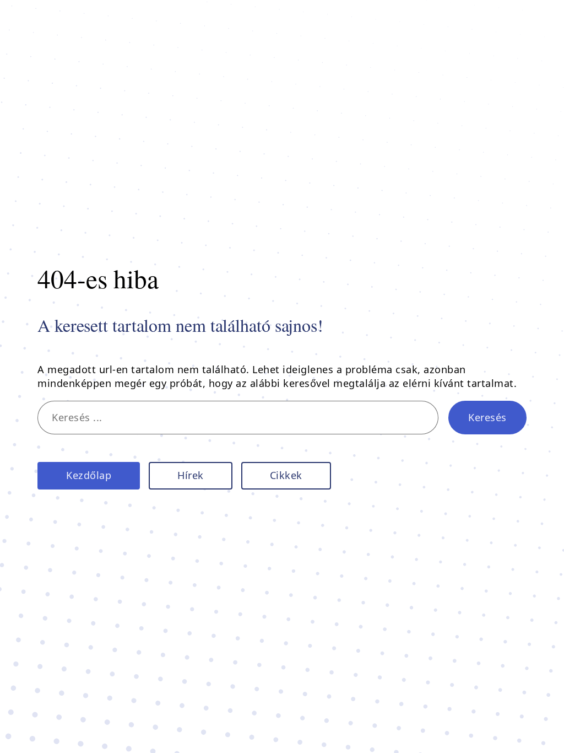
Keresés (487, 417)
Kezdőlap (88, 475)
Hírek (190, 475)
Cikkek (286, 475)
